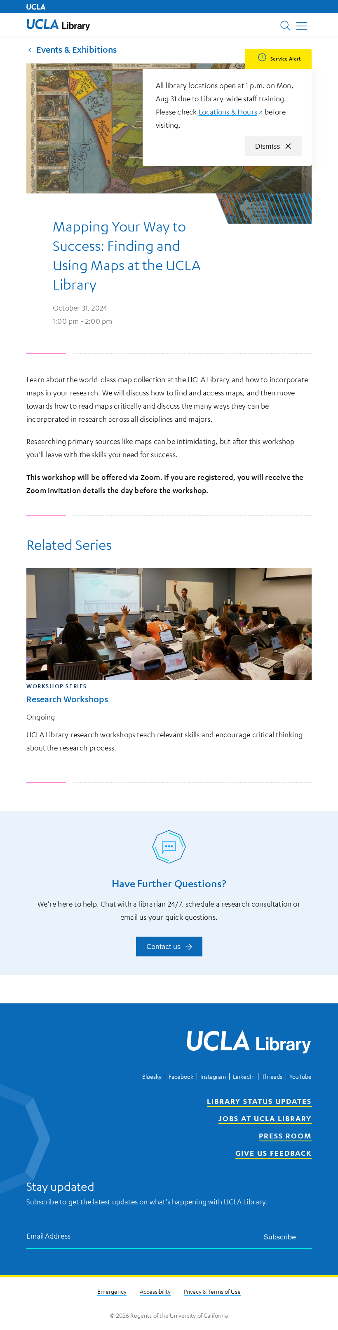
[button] (58, 24)
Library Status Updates (259, 1101)
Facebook (181, 1076)
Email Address (48, 1235)
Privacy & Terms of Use (212, 1291)
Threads (272, 1076)
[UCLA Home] (35, 6)
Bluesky (152, 1076)
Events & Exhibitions (76, 49)
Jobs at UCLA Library (265, 1118)
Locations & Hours (231, 111)
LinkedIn (244, 1076)
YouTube (300, 1076)
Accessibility (155, 1291)
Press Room (285, 1135)
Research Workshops (67, 699)
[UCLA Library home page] (58, 24)
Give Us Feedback (273, 1152)
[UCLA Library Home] (249, 1043)
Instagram (213, 1076)
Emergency (112, 1291)
